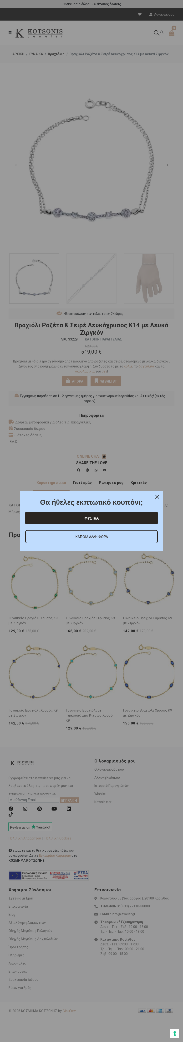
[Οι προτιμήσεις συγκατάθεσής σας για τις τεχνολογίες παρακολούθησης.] (174, 1033)
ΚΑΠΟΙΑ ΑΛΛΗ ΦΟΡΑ (91, 536)
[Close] (157, 497)
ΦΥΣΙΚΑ (91, 518)
